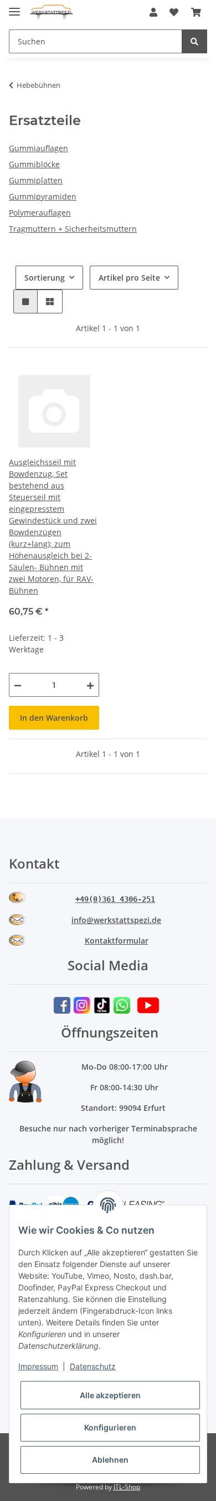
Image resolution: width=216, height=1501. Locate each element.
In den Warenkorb (54, 717)
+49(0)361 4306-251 (115, 899)
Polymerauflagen (40, 212)
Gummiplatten (36, 180)
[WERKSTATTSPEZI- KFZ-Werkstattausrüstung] (51, 12)
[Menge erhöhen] (90, 685)
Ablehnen (110, 1459)
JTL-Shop (127, 1487)
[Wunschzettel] (173, 12)
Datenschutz (93, 1366)
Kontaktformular (116, 940)
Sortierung (44, 277)
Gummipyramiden (42, 196)
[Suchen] (194, 41)
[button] (153, 12)
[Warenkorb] (196, 12)
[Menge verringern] (17, 685)
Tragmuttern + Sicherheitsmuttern (73, 228)
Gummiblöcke (34, 164)
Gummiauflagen (38, 148)
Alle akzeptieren (110, 1395)
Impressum (38, 1366)
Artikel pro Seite (129, 277)
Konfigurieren (110, 1427)
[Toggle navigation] (14, 7)
